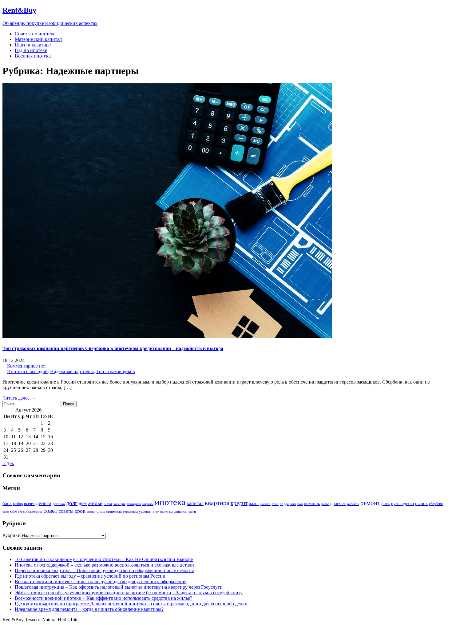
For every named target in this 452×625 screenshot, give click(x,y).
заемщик (119, 504)
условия (145, 511)
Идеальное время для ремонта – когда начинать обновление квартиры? (89, 609)
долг (71, 503)
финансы (180, 511)
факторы (166, 511)
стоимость (114, 511)
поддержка (288, 504)
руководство (402, 503)
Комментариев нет (26, 365)
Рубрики (11, 535)
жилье (95, 503)
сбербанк (436, 504)
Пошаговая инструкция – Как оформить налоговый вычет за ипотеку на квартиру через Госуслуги (119, 587)
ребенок (353, 504)
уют (156, 511)
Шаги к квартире (33, 44)
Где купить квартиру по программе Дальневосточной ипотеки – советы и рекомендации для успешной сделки (131, 603)
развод (326, 504)
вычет (29, 503)
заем (108, 503)
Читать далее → (19, 397)
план (275, 504)
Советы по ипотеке (35, 33)
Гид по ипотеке (31, 50)
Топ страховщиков (115, 371)
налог (254, 503)
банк (7, 503)
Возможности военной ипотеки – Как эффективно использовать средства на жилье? (103, 598)
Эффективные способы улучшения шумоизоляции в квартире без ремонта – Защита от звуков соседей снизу (129, 592)
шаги (192, 511)
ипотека (170, 502)
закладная (134, 504)
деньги (43, 503)
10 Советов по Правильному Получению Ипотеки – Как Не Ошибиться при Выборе (104, 559)
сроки (91, 511)
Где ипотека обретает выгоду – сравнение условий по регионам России (90, 576)
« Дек (8, 463)
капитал (195, 503)
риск (385, 503)
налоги (265, 504)
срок (80, 511)
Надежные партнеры (72, 371)
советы (66, 511)
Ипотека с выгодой (27, 371)
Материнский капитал (38, 39)
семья (16, 511)
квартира (217, 503)
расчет (339, 503)
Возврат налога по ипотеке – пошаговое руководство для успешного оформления (100, 581)
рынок (421, 503)
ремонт (370, 503)
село (5, 511)
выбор (18, 504)
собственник (32, 511)
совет (50, 510)
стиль (101, 511)
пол (300, 504)
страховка (130, 511)
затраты (147, 504)
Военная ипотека (33, 55)
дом (83, 503)
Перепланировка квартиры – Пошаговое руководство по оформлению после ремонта (104, 570)
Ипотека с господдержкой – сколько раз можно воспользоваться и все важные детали (104, 564)
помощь (312, 503)
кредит (239, 503)
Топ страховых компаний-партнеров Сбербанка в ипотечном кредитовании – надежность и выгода (112, 348)
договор (59, 504)
